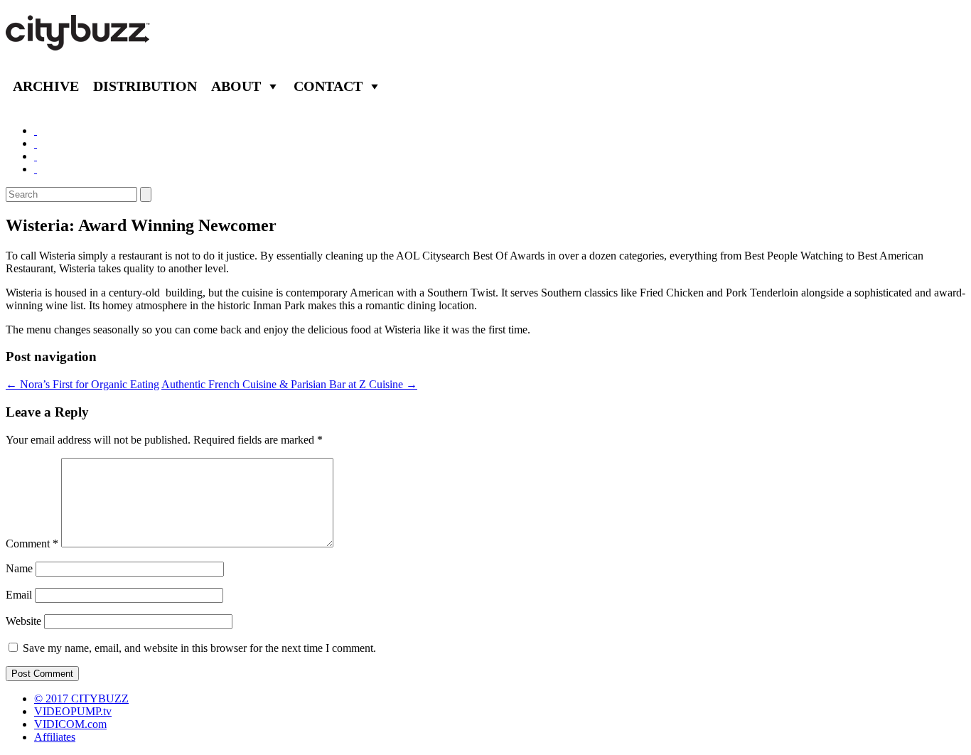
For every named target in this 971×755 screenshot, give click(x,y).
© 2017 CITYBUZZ (81, 698)
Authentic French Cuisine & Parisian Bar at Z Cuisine (289, 384)
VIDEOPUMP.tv (73, 711)
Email (19, 595)
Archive (46, 86)
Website (23, 621)
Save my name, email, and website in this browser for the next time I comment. (199, 648)
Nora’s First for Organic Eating (82, 384)
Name (19, 568)
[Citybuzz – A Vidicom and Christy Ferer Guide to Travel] (79, 42)
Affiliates (54, 737)
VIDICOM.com (70, 724)
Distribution (145, 86)
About (236, 86)
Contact (328, 86)
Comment (32, 543)
